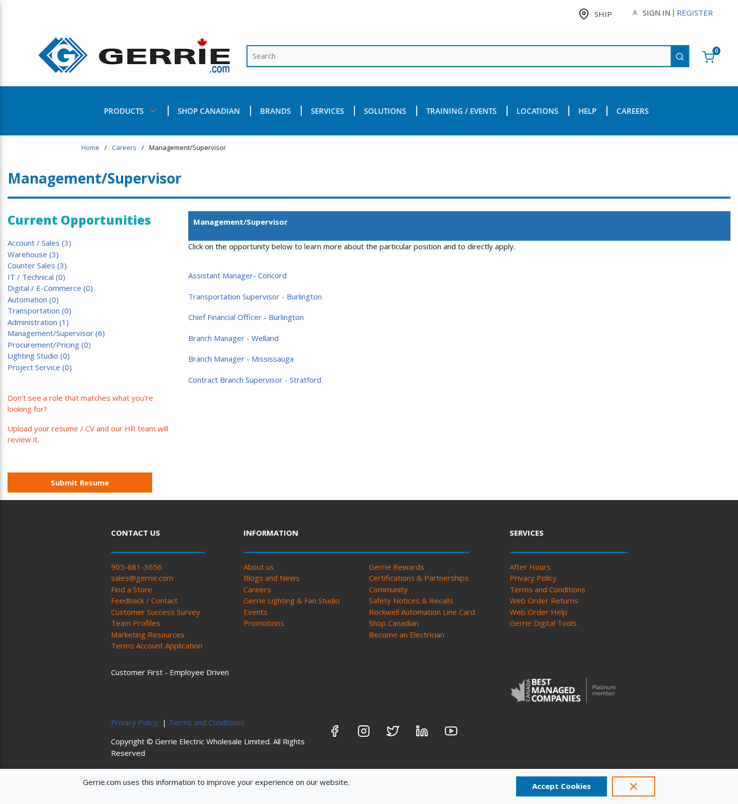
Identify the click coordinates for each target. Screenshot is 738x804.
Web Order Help (538, 612)
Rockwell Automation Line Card (422, 612)
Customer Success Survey (155, 612)
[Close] (633, 786)
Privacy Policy (533, 578)
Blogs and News (271, 578)
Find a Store (131, 589)
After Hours (530, 567)
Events (255, 612)
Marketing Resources (148, 634)
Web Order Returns (544, 600)
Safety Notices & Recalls (411, 600)
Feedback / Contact (144, 600)
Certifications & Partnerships (419, 578)
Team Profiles (135, 623)
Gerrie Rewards (396, 567)
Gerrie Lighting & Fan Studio (291, 600)
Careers (257, 589)
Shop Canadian (394, 623)
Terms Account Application (156, 645)
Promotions (263, 623)
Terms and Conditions (547, 589)
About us (258, 567)
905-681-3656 (136, 567)
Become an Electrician (406, 634)
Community (388, 589)
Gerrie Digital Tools (543, 623)
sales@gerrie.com (142, 578)
